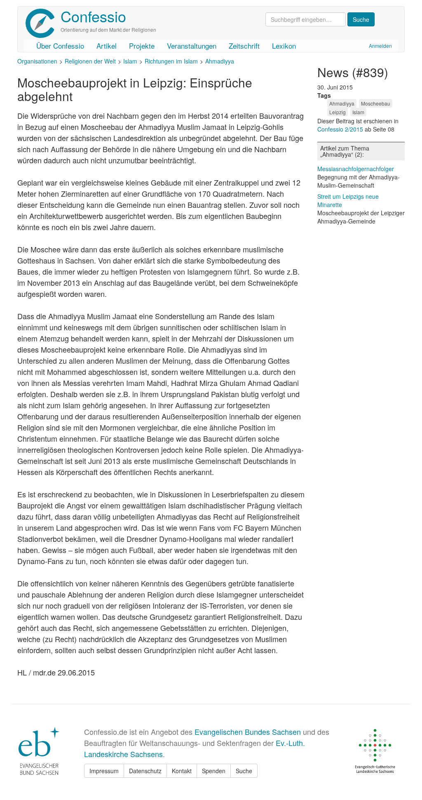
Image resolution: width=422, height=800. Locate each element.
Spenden (213, 771)
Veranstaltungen (191, 45)
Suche (244, 771)
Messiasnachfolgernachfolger (355, 169)
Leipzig (337, 111)
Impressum (104, 771)
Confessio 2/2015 (341, 129)
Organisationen (37, 61)
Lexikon (284, 45)
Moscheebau (375, 103)
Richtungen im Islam (171, 61)
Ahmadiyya (219, 61)
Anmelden (380, 45)
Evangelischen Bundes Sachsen (248, 731)
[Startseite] (43, 23)
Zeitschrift (244, 45)
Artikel (106, 45)
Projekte (142, 45)
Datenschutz (145, 771)
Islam (130, 61)
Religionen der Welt (90, 61)
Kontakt (182, 771)
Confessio (93, 15)
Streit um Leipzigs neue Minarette (348, 200)
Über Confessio (60, 45)
